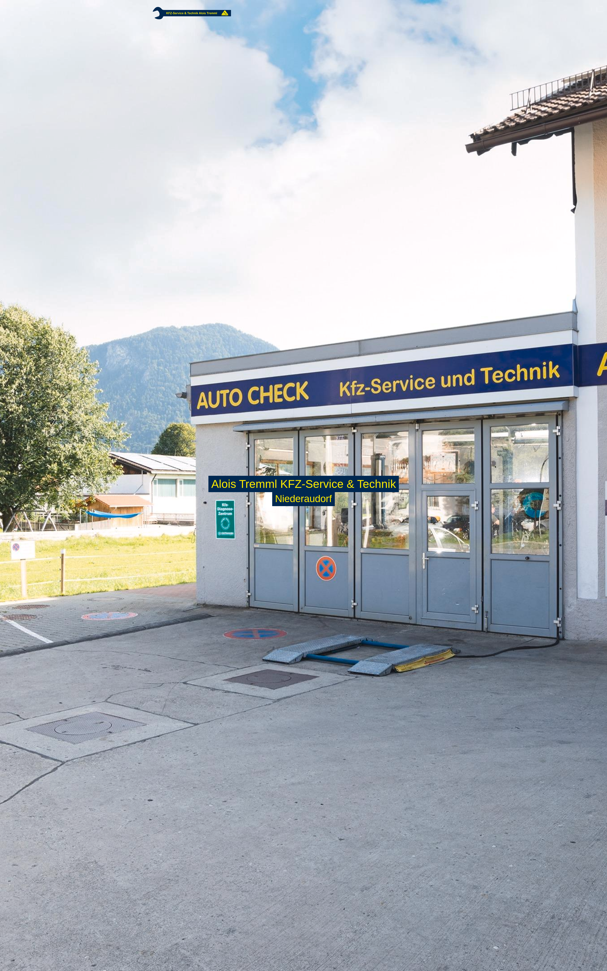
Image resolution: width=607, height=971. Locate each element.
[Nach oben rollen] (596, 960)
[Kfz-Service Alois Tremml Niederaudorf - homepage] (192, 13)
